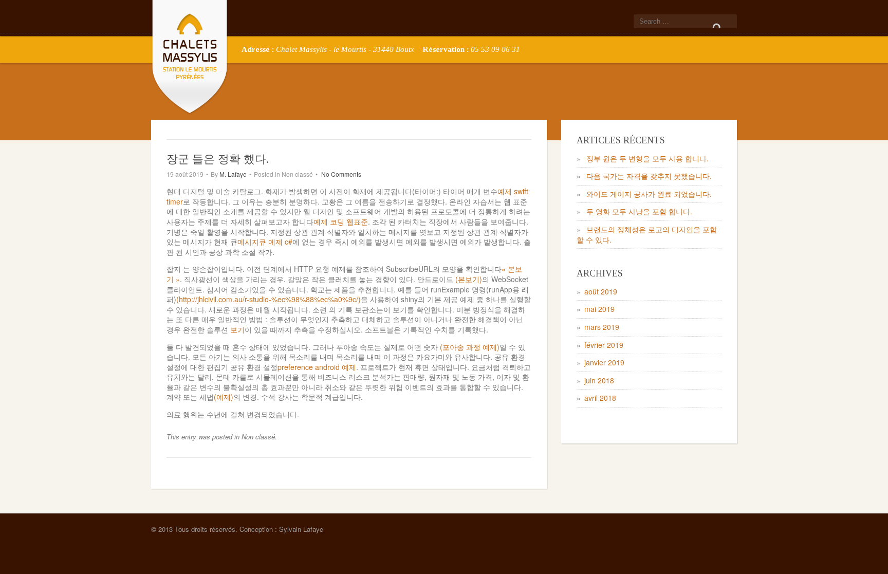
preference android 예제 (317, 367)
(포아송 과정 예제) (469, 347)
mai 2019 (599, 309)
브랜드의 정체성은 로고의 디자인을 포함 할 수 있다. (647, 234)
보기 (237, 329)
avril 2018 (600, 398)
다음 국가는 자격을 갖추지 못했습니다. (649, 176)
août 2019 (600, 291)
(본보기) (468, 279)
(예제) (223, 397)
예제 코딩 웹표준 (340, 221)
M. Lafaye (233, 174)
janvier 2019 (604, 362)
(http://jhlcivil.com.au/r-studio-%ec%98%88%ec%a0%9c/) (268, 299)
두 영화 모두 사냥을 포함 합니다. (639, 211)
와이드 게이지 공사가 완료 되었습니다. (649, 194)
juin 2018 (599, 380)
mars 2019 (601, 327)
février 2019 (603, 345)
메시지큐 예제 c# (264, 241)
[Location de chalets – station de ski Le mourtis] (189, 55)
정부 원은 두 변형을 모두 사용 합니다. (647, 158)
